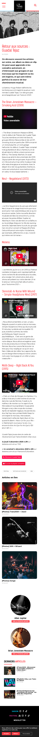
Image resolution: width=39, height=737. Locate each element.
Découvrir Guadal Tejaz (13, 457)
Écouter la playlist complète (14, 463)
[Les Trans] (19, 6)
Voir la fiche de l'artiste (20, 621)
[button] (3, 6)
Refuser (16, 733)
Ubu (31, 471)
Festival (6, 471)
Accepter (6, 733)
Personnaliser (26, 733)
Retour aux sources (19, 471)
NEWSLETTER (19, 720)
